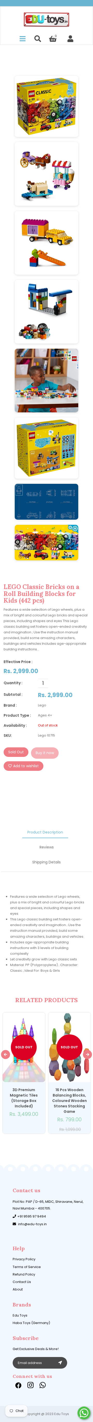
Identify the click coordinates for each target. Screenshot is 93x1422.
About (18, 1289)
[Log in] (70, 39)
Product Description (45, 832)
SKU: (8, 735)
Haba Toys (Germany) (31, 1322)
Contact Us (22, 1281)
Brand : (10, 705)
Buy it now (45, 752)
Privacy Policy (24, 1259)
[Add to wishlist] (20, 1127)
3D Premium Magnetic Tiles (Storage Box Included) (24, 1098)
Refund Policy (24, 1274)
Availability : (15, 725)
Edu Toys (20, 1315)
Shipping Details (46, 862)
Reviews (47, 847)
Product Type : (17, 715)
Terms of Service (27, 1266)
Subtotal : (13, 694)
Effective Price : (18, 661)
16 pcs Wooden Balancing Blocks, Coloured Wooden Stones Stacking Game (69, 1100)
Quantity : (13, 682)
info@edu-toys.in (32, 1224)
